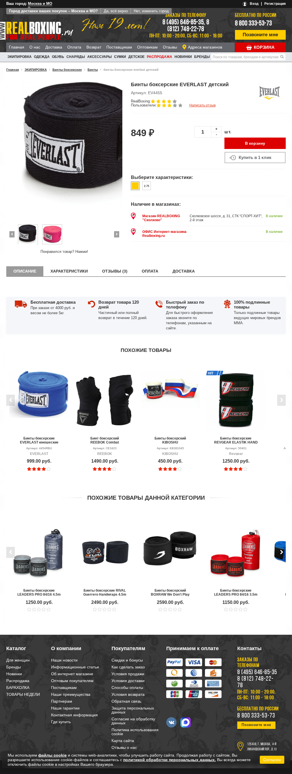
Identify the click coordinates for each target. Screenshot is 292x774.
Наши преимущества (70, 694)
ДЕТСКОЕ (136, 57)
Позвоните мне (260, 34)
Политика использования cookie (135, 731)
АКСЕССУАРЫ (99, 57)
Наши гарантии (65, 708)
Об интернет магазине (72, 674)
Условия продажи (127, 674)
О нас (34, 47)
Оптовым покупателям (72, 680)
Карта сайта (122, 740)
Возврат (93, 47)
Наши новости (64, 660)
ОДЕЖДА (42, 57)
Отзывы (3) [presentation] (114, 271)
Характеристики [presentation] (69, 271)
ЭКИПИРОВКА (19, 57)
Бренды (202, 57)
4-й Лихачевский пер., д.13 (262, 747)
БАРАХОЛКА (17, 687)
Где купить (61, 721)
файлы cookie (52, 755)
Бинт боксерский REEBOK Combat (104, 440)
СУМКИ (120, 57)
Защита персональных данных (132, 710)
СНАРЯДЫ (75, 57)
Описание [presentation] (24, 271)
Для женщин (18, 660)
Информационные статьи (75, 667)
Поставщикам (119, 47)
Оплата (74, 47)
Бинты (93, 69)
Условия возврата (128, 694)
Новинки (183, 57)
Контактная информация (74, 715)
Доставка (53, 47)
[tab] (24, 271)
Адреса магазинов (205, 47)
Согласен (272, 759)
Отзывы (170, 47)
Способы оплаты (127, 687)
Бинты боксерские (67, 69)
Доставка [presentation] (184, 271)
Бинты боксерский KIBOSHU (170, 440)
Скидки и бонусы (127, 660)
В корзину (255, 143)
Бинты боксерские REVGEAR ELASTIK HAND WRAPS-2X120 (236, 440)
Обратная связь (126, 701)
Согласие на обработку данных (133, 721)
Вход (254, 4)
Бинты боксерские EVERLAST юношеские (39, 440)
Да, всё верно (116, 11)
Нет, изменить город (151, 11)
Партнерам (61, 701)
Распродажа (159, 57)
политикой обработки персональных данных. (169, 759)
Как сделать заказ (128, 667)
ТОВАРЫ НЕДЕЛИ (23, 694)
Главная (16, 47)
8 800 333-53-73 (253, 23)
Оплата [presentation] (150, 271)
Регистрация (275, 4)
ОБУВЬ (58, 57)
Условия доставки (128, 680)
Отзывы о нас (124, 747)
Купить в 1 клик (255, 157)
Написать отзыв (202, 105)
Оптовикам (147, 47)
